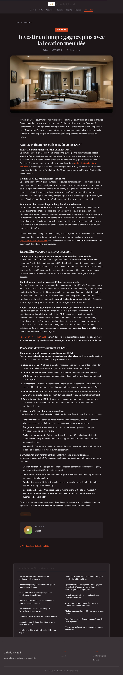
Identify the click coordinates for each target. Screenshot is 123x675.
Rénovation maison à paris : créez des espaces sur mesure (84, 628)
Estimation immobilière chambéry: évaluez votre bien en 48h (37, 623)
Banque (60, 10)
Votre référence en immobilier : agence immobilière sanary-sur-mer (81, 604)
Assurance (50, 10)
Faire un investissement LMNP (33, 337)
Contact (96, 660)
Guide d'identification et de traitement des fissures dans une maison (36, 601)
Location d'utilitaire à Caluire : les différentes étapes (38, 631)
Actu (41, 10)
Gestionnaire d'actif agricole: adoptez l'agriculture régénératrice (34, 609)
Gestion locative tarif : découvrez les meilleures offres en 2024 (34, 577)
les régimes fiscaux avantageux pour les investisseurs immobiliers (35, 593)
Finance (78, 10)
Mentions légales (99, 656)
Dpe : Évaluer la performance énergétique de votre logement (84, 620)
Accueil (33, 10)
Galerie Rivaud (65, 4)
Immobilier (88, 10)
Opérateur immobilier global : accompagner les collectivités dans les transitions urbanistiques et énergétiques (83, 587)
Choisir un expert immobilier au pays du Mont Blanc (84, 612)
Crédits (69, 10)
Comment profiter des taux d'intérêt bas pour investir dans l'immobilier (84, 577)
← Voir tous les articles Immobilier (35, 546)
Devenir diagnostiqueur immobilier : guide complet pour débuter (37, 585)
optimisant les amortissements (33, 240)
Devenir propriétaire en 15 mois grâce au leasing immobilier (82, 596)
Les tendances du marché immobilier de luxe (38, 616)
